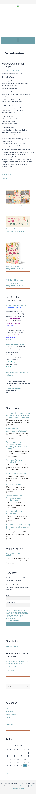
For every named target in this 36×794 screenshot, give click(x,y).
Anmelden (22, 788)
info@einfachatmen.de (13, 388)
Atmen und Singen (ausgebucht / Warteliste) (16, 430)
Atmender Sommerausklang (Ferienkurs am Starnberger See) (18, 527)
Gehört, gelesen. (11, 714)
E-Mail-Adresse (10, 602)
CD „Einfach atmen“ (12, 283)
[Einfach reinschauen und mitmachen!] (18, 197)
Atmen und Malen (13, 484)
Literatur (8, 718)
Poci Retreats (10, 670)
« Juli (7, 773)
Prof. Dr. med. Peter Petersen (14, 71)
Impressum (14, 786)
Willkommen (10, 724)
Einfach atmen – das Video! (15, 206)
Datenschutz (24, 786)
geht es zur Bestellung (15, 269)
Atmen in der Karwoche (16, 473)
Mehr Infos (9, 339)
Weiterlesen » (6, 174)
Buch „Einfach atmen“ (13, 266)
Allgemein (9, 708)
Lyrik (7, 721)
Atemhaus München (12, 646)
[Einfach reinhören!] (18, 222)
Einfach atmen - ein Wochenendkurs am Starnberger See (14, 498)
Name (8, 595)
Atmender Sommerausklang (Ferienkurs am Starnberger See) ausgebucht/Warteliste (18, 415)
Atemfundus (10, 711)
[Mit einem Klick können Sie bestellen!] (15, 253)
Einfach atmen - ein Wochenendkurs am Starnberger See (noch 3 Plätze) (16, 445)
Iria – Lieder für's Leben (13, 667)
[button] (18, 40)
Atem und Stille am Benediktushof (14, 461)
